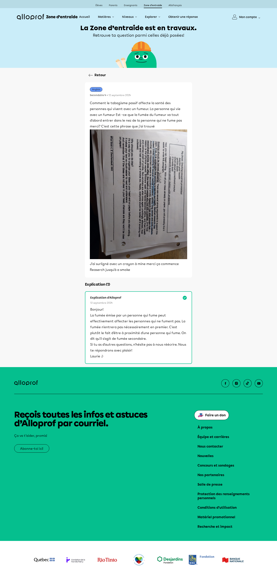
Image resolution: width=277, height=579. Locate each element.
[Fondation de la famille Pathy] (75, 560)
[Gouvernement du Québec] (44, 560)
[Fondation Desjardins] (170, 560)
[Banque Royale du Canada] (201, 560)
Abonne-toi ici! (31, 449)
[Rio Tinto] (107, 560)
